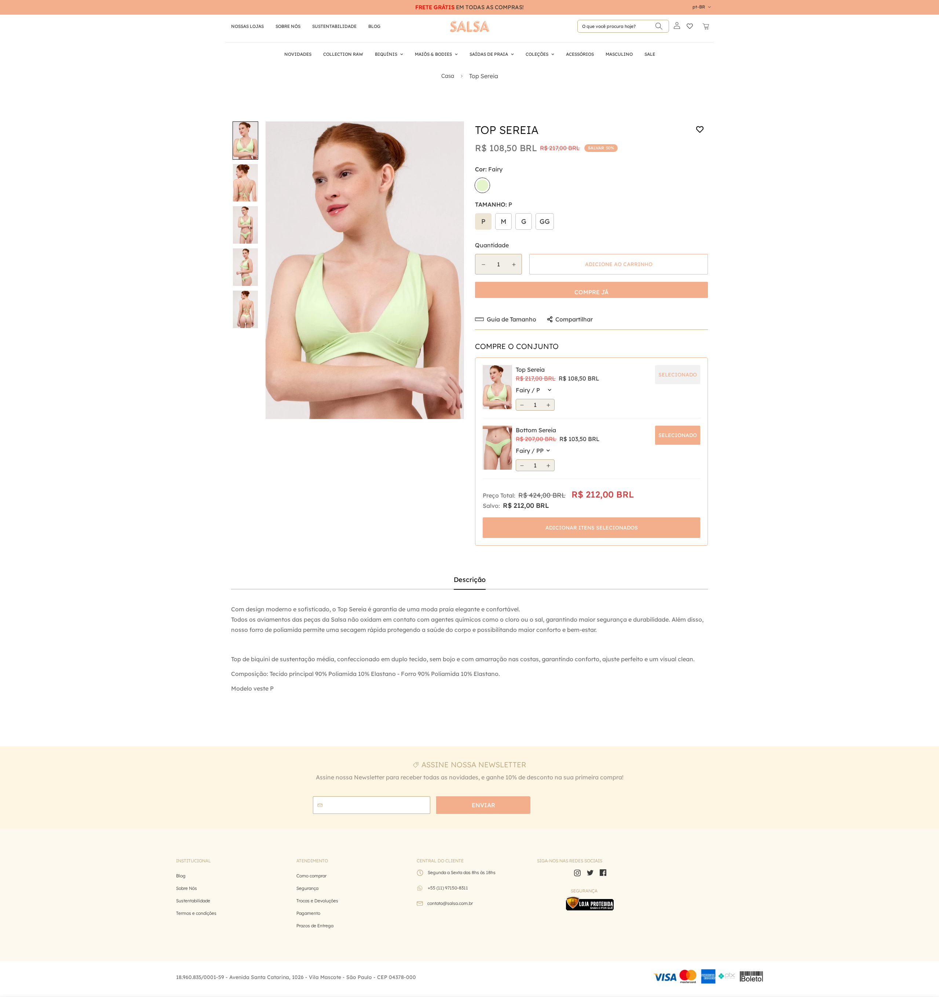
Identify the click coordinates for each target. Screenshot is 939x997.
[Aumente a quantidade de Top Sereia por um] (514, 264)
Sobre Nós (287, 26)
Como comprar (311, 875)
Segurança (307, 888)
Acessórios (580, 54)
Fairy (482, 185)
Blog (181, 875)
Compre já (591, 292)
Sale (649, 54)
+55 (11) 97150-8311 (448, 888)
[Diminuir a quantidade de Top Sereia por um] (483, 264)
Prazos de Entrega (314, 925)
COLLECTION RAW (343, 54)
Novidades (297, 54)
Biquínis (386, 54)
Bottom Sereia (536, 430)
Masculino (619, 54)
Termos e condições (196, 913)
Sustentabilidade (334, 26)
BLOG (374, 26)
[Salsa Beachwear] (469, 26)
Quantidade (492, 245)
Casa (447, 75)
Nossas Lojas (247, 26)
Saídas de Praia (489, 54)
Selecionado (677, 435)
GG (545, 221)
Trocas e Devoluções (317, 900)
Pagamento (308, 913)
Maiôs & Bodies (433, 54)
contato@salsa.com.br (450, 903)
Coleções (537, 54)
